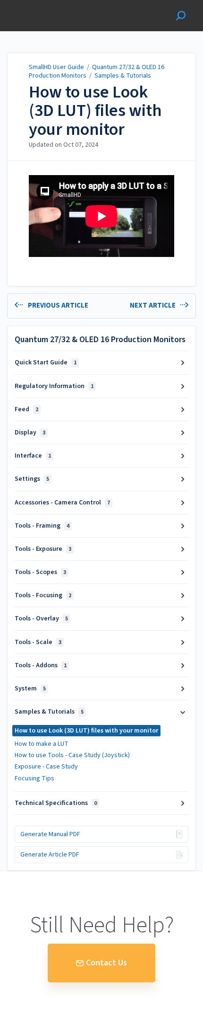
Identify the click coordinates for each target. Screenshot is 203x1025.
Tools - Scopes (40, 572)
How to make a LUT (41, 744)
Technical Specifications (56, 803)
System (30, 688)
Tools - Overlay (41, 618)
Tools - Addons (41, 665)
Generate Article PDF (49, 854)
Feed (26, 409)
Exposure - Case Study (46, 766)
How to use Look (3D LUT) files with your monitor (95, 111)
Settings (32, 479)
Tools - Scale (38, 642)
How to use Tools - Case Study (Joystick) (72, 755)
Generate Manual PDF (50, 834)
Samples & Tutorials (122, 75)
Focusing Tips (34, 778)
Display (30, 432)
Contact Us (106, 963)
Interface (33, 455)
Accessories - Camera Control (62, 502)
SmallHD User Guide (56, 67)
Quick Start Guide (45, 362)
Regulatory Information (54, 386)
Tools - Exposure (43, 549)
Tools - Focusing (43, 595)
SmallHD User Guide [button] (41, 5)
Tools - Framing (42, 525)
